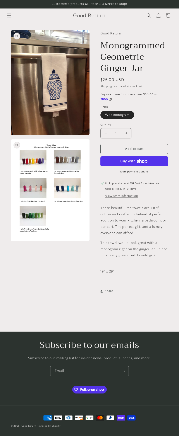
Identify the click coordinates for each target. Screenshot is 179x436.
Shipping (106, 86)
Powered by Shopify (49, 426)
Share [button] (109, 291)
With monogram (117, 115)
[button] (9, 15)
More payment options (134, 171)
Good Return (28, 426)
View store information (121, 196)
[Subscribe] (124, 371)
